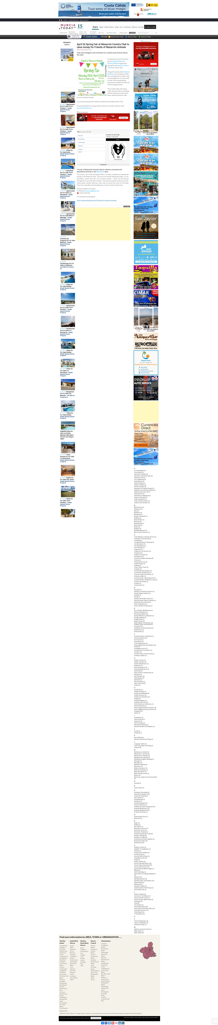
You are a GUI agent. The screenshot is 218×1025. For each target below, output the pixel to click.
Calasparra (83, 949)
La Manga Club (64, 956)
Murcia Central (93, 942)
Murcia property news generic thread (124, 1013)
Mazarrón (134, 27)
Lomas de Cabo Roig (105, 1000)
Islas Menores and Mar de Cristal (63, 952)
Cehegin (82, 955)
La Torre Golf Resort (63, 964)
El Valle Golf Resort (94, 957)
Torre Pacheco (63, 1008)
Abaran (93, 947)
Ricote (92, 978)
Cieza (82, 957)
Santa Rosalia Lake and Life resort (63, 999)
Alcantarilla (94, 949)
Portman (62, 987)
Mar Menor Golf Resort (64, 977)
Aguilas (72, 945)
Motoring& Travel (93, 33)
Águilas (101, 27)
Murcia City (94, 972)
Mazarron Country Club (105, 978)
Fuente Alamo (74, 960)
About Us (147, 1017)
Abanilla (93, 945)
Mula (81, 964)
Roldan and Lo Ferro (63, 989)
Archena (93, 951)
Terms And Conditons (129, 1017)
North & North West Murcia (84, 943)
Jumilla (116, 27)
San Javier (141, 27)
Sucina (92, 979)
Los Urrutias (63, 974)
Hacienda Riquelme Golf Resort (95, 961)
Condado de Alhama (73, 957)
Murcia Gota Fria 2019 (108, 1013)
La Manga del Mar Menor (63, 959)
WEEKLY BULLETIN (84, 20)
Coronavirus (88, 1013)
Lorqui (92, 965)
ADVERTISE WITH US (74, 20)
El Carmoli (62, 949)
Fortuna (82, 958)
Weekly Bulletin (137, 1013)
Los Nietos (62, 972)
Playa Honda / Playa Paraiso (63, 984)
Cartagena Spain (80, 1013)
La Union (62, 967)
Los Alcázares (127, 27)
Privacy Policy (138, 1017)
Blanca (92, 953)
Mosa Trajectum (95, 970)
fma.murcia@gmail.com (91, 191)
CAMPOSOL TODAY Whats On (67, 1013)
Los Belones (63, 970)
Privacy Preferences (95, 1018)
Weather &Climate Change (73, 33)
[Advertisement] (103, 224)
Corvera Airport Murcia (97, 1013)
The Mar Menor (62, 942)
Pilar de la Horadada (62, 980)
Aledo (71, 947)
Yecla (81, 965)
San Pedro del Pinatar (63, 994)
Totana (72, 979)
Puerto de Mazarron (72, 971)
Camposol (72, 954)
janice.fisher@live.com (84, 108)
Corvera (93, 954)
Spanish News (123, 33)
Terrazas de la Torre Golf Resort (63, 1004)
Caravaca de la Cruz (84, 952)
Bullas (82, 948)
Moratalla (83, 962)
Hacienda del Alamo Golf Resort (73, 963)
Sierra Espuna (73, 978)
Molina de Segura (93, 968)
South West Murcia (74, 942)
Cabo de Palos (63, 945)
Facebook (103, 164)
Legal (143, 1017)
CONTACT (65, 20)
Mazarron (72, 969)
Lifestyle (101, 33)
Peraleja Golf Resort (94, 975)
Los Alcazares (63, 969)
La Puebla (62, 962)
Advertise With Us (154, 1017)
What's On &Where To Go (83, 33)
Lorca (121, 27)
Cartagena (62, 947)
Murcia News (63, 33)
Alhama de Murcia (109, 27)
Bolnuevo (72, 953)
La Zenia (103, 997)
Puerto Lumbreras (73, 975)
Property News (111, 33)
